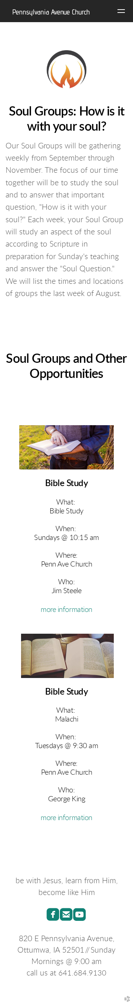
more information (66, 609)
